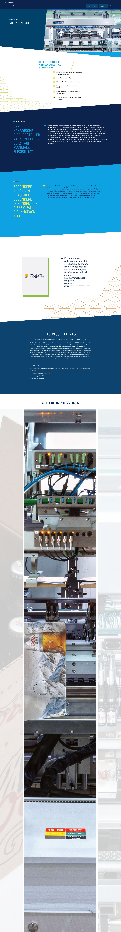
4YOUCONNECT (92, 6)
